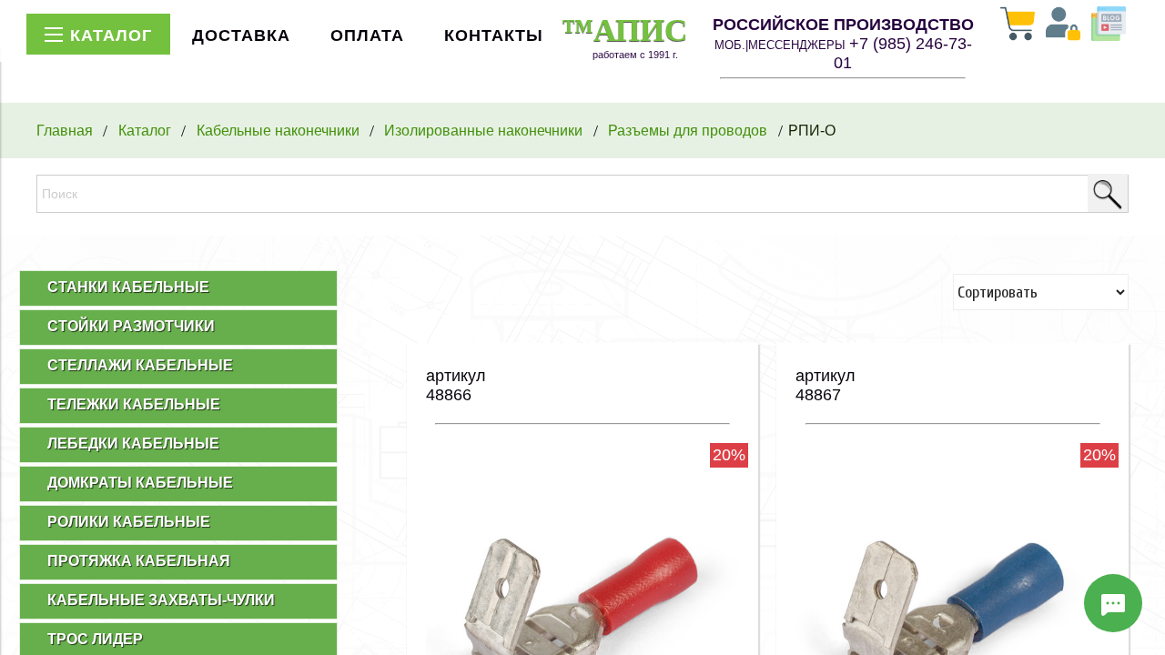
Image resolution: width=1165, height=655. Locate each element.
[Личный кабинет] (1063, 25)
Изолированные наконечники (483, 130)
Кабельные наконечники (278, 130)
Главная (64, 130)
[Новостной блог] (1108, 25)
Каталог (144, 130)
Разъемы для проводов (687, 130)
